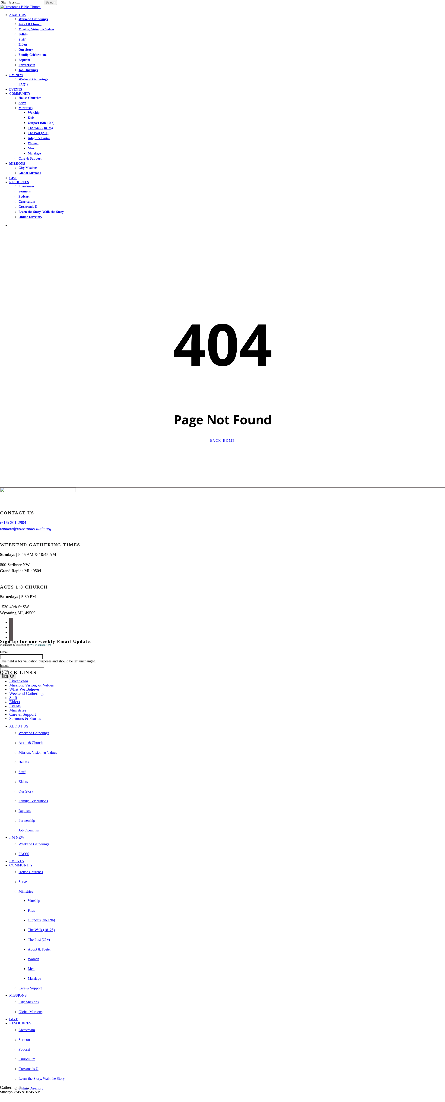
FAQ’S (24, 854)
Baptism (25, 811)
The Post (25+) (39, 939)
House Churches (31, 872)
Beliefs (24, 762)
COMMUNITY (21, 865)
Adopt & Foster (39, 949)
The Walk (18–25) (41, 930)
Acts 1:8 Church (31, 743)
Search (50, 2)
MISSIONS (18, 995)
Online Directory (31, 1088)
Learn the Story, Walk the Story (42, 1078)
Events (15, 706)
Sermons (25, 1040)
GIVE (13, 1019)
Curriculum (27, 1059)
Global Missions (30, 1012)
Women (33, 959)
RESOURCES (20, 1023)
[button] (1, 1100)
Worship (34, 901)
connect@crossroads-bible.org (25, 528)
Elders (14, 701)
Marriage (34, 978)
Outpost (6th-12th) (41, 920)
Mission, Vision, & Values (31, 685)
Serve (23, 882)
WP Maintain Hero (40, 644)
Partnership (27, 820)
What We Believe (24, 689)
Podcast (24, 1049)
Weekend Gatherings (26, 693)
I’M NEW (16, 837)
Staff (13, 697)
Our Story (26, 791)
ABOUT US (18, 726)
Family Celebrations (33, 801)
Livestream (18, 681)
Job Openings (29, 830)
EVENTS (16, 861)
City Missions (29, 1002)
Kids (31, 910)
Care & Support (22, 714)
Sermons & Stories (25, 718)
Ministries (17, 710)
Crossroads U (28, 1069)
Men (31, 969)
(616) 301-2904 (13, 522)
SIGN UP (8, 676)
